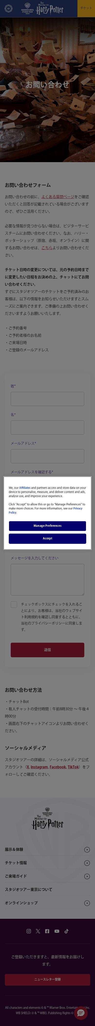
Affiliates (24, 488)
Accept (47, 538)
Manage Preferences (47, 526)
